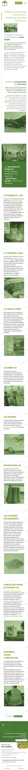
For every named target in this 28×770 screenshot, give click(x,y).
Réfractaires (8, 100)
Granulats (21, 98)
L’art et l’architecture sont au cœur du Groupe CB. (13, 616)
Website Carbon (18, 716)
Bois (23, 100)
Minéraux (16, 100)
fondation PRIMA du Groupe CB (13, 591)
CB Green (6, 525)
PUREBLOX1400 (15, 200)
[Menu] (25, 3)
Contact (19, 3)
